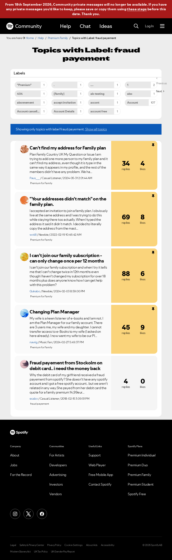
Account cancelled (29, 111)
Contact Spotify (100, 484)
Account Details (64, 111)
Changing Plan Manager (54, 311)
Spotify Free (137, 494)
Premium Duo (138, 465)
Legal (13, 545)
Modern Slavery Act (20, 551)
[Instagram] (15, 514)
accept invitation (65, 102)
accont (94, 102)
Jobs (13, 465)
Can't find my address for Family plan (68, 148)
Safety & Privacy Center (32, 545)
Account (132, 102)
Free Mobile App (101, 474)
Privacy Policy (54, 545)
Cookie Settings (73, 545)
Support (95, 455)
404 (20, 94)
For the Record (20, 474)
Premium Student (141, 484)
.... (91, 85)
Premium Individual (141, 455)
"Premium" (24, 85)
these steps (137, 9)
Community (28, 26)
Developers (58, 465)
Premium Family (58, 38)
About (14, 455)
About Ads (92, 545)
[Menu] (162, 26)
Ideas (105, 26)
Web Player (97, 465)
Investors (56, 484)
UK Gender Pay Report (63, 551)
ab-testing (97, 94)
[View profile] (24, 149)
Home (30, 38)
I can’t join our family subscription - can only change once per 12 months (67, 258)
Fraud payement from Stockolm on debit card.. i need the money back (66, 365)
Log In (149, 26)
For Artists (56, 455)
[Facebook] (42, 514)
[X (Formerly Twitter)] (28, 514)
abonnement (25, 102)
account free (98, 111)
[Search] (136, 26)
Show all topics (96, 129)
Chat (85, 26)
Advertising (57, 474)
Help (65, 26)
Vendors (55, 494)
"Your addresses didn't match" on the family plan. (68, 201)
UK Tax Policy (41, 551)
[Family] (59, 94)
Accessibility (107, 545)
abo (129, 94)
